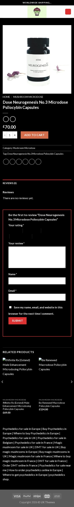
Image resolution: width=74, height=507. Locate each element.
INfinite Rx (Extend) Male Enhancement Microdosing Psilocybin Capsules (17, 405)
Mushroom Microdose (28, 96)
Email (12, 290)
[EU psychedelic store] (37, 11)
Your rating (16, 225)
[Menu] (5, 11)
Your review (16, 243)
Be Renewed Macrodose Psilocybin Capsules (52, 404)
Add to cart (34, 135)
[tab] (37, 183)
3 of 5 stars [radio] (47, 230)
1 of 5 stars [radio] (13, 230)
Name (12, 274)
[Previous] (2, 389)
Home (6, 96)
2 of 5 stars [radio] (29, 230)
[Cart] (68, 12)
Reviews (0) (10, 183)
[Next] (71, 389)
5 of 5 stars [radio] (38, 236)
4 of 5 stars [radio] (16, 236)
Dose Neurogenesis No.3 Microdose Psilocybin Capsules (35, 153)
